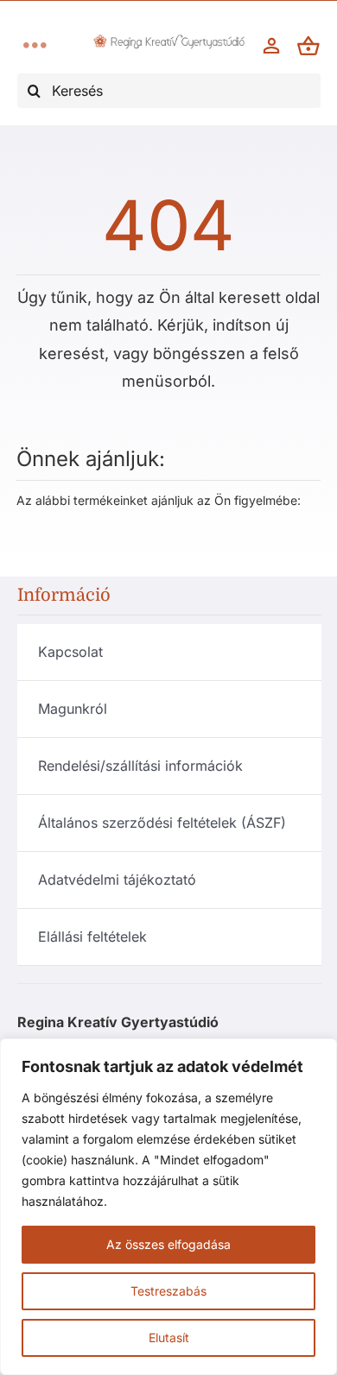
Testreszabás (168, 1291)
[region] (168, 1206)
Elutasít (169, 1337)
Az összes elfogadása (168, 1244)
